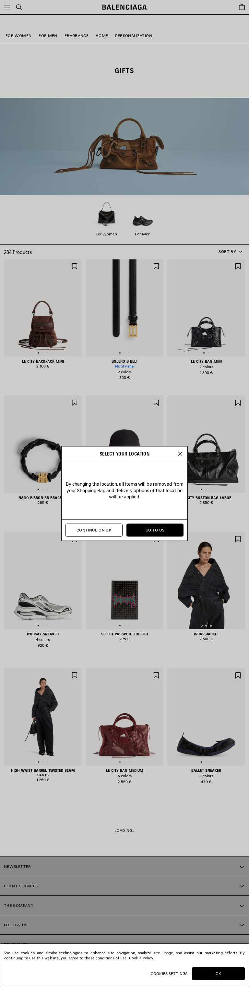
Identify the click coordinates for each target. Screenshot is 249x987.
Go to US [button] (155, 530)
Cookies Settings (169, 973)
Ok (218, 973)
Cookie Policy (141, 958)
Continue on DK (94, 530)
